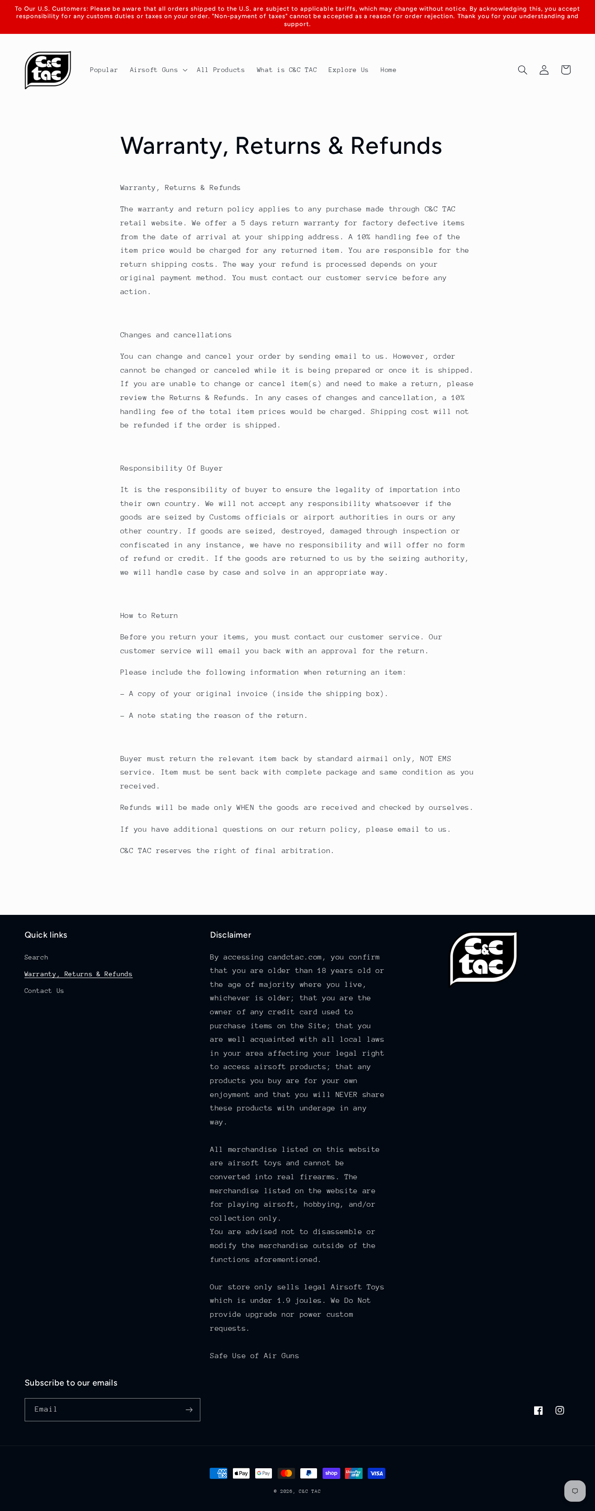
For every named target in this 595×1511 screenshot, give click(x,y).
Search (37, 957)
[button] (158, 70)
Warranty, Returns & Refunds (79, 974)
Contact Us (45, 990)
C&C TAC (310, 1491)
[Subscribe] (188, 1409)
